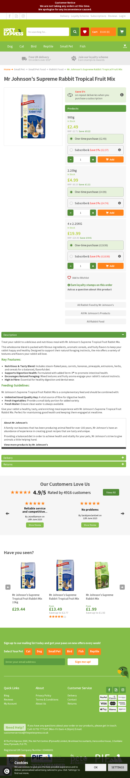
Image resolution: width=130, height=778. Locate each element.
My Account (10, 703)
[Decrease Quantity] (70, 159)
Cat (28, 651)
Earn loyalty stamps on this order (91, 285)
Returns (72, 703)
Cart (95, 31)
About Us (41, 703)
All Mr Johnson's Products (95, 313)
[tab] (63, 335)
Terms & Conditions (47, 699)
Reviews (8, 699)
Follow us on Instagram (23, 16)
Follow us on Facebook (9, 16)
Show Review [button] (35, 524)
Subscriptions (98, 16)
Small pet (54, 651)
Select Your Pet (13, 651)
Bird (69, 651)
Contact (72, 699)
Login (122, 16)
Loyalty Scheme (80, 16)
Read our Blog (16, 16)
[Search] (75, 32)
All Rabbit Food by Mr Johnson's (95, 305)
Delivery (72, 695)
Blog (6, 695)
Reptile (94, 651)
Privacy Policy (43, 695)
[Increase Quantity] (93, 159)
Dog (39, 651)
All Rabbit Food (95, 321)
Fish (81, 651)
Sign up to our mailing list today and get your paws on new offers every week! (52, 643)
